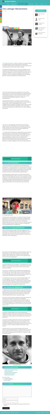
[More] (18, 28)
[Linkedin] (9, 28)
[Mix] (15, 28)
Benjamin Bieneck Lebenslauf (11, 372)
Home (8, 4)
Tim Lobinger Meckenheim (7, 63)
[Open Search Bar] (46, 4)
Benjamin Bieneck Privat (10, 373)
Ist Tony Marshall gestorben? (8, 379)
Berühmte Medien (10, 1)
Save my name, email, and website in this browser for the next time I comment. (17, 404)
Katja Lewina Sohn (9, 371)
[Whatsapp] (17, 28)
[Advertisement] (17, 19)
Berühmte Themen (22, 4)
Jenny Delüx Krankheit (7, 380)
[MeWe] (13, 28)
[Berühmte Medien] (3, 1)
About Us (36, 4)
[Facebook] (3, 28)
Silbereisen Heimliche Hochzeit (11, 369)
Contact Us (42, 4)
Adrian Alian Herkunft (9, 374)
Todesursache (13, 4)
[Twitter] (5, 28)
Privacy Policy (31, 4)
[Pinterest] (11, 28)
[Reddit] (7, 28)
